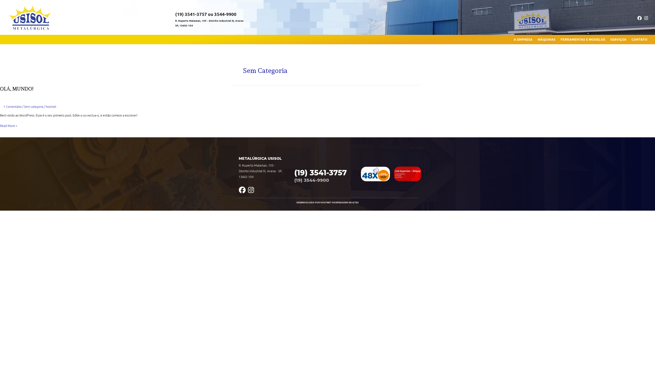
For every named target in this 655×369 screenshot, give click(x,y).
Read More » (8, 126)
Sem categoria (33, 106)
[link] (523, 39)
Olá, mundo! (16, 89)
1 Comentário (12, 106)
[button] (638, 17)
